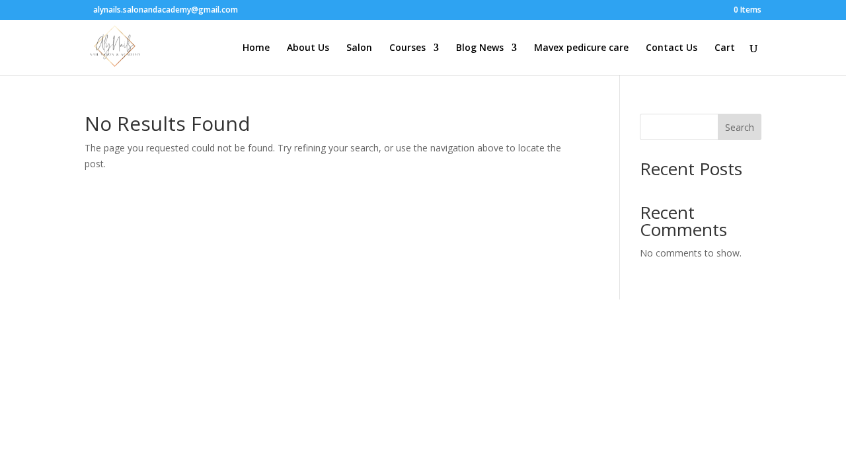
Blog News (480, 48)
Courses (407, 48)
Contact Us (671, 48)
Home (256, 48)
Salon (359, 48)
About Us (308, 48)
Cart (724, 48)
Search (739, 127)
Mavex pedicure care (581, 48)
